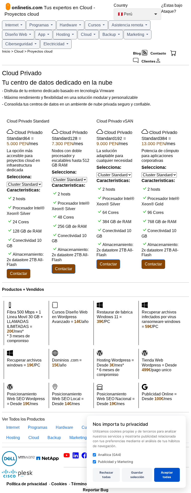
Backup (109, 34)
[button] (175, 53)
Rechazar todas (106, 475)
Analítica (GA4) (109, 455)
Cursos (95, 25)
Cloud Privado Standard (28, 121)
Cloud (87, 34)
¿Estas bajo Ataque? (171, 8)
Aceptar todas (167, 475)
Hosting (63, 34)
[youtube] (67, 456)
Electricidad (54, 44)
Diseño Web (16, 34)
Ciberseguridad (19, 44)
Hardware (69, 25)
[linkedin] (76, 456)
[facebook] (85, 456)
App (42, 34)
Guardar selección (137, 475)
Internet (12, 25)
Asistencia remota (128, 25)
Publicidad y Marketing (115, 462)
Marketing (136, 34)
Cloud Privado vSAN (114, 121)
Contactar (18, 273)
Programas (39, 25)
